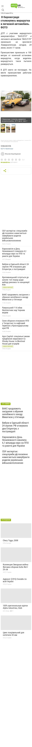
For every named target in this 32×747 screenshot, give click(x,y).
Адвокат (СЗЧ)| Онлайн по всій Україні (15, 580)
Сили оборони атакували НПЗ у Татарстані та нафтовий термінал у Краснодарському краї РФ (15, 324)
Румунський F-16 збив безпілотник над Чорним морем (13, 310)
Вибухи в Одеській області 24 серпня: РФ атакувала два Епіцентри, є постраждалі (15, 266)
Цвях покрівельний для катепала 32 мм (13, 633)
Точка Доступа (6, 146)
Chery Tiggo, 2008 (10, 540)
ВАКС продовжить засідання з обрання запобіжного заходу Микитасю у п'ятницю (15, 297)
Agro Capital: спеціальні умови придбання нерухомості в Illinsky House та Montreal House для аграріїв (16, 340)
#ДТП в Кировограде (7, 149)
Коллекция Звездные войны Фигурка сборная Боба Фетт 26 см (15, 567)
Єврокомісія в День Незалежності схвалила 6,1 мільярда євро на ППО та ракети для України (14, 252)
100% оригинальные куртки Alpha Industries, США (15, 606)
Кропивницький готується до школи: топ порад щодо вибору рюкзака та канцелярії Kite (15, 281)
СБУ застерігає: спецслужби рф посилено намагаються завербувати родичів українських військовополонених (14, 236)
